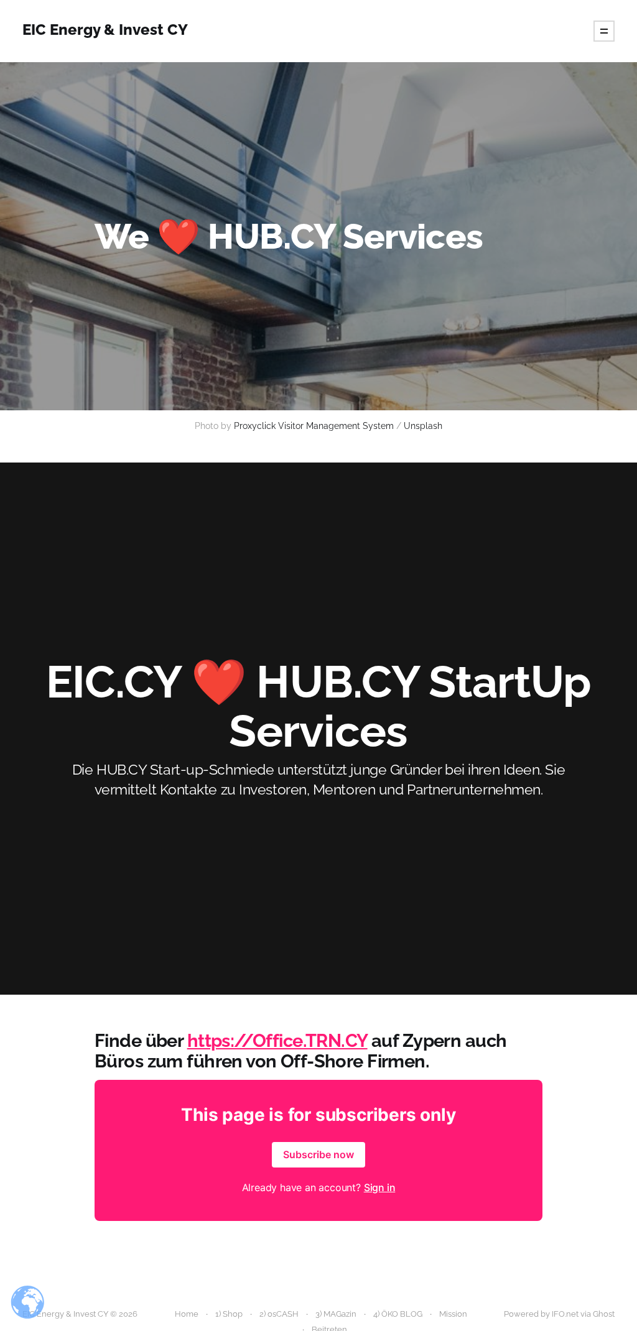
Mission (453, 1314)
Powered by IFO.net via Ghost (559, 1314)
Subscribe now (318, 1154)
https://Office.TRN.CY (277, 1040)
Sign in (380, 1187)
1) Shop (229, 1314)
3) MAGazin (335, 1314)
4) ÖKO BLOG (397, 1314)
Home (186, 1314)
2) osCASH (279, 1314)
